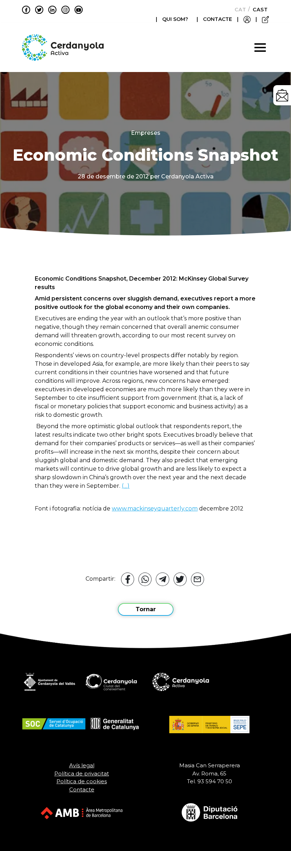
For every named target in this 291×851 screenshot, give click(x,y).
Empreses (145, 132)
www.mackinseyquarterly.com (155, 508)
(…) (126, 485)
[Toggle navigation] (260, 47)
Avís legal (81, 765)
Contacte (81, 789)
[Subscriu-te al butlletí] (282, 95)
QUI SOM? (175, 19)
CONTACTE (217, 19)
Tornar (146, 609)
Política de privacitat (81, 773)
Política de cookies (81, 781)
